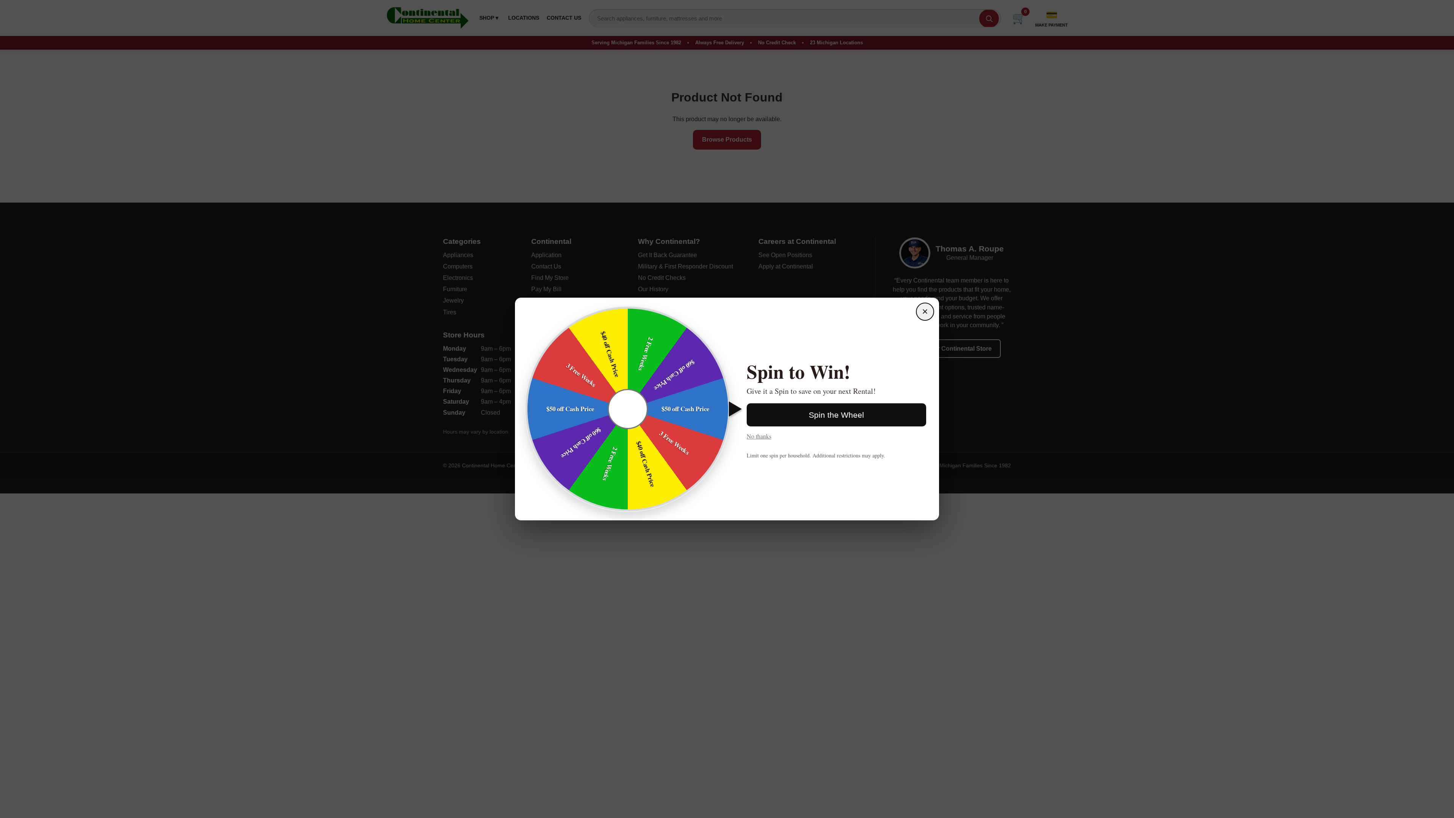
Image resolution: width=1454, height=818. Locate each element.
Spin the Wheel (836, 415)
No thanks (759, 436)
